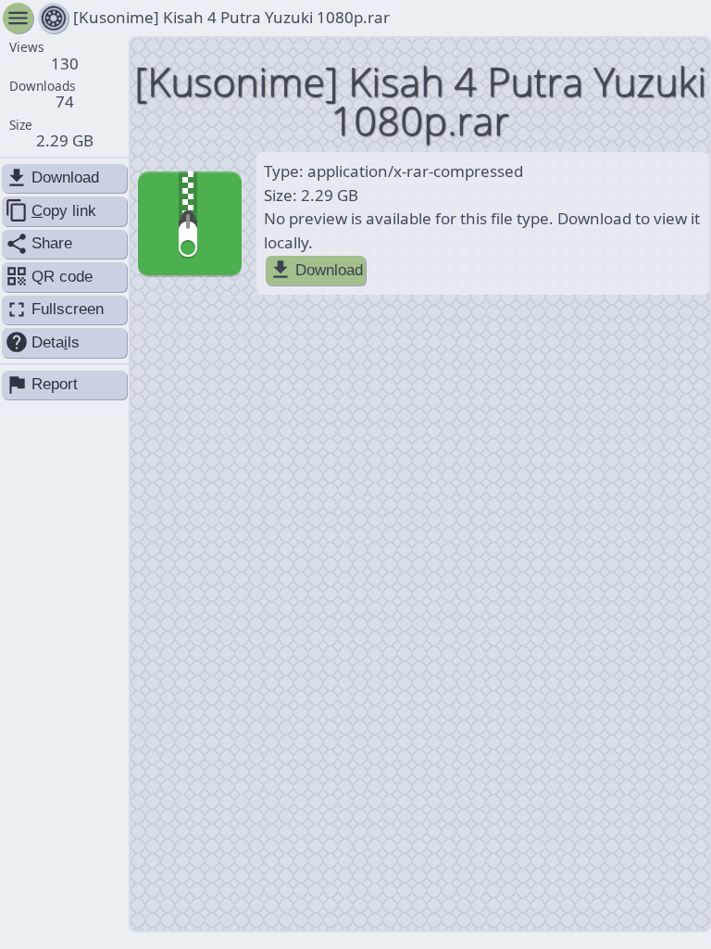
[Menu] (53, 18)
